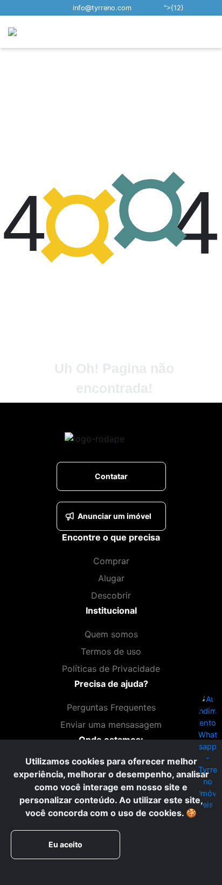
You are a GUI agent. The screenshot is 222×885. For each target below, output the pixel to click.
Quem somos (111, 634)
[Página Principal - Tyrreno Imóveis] (134, 438)
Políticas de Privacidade (111, 668)
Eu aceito (65, 844)
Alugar (111, 578)
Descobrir (111, 595)
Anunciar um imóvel (114, 516)
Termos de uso (111, 651)
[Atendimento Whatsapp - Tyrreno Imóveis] (208, 751)
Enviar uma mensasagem (111, 724)
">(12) (174, 8)
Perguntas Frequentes (111, 707)
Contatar (111, 476)
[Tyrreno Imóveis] (46, 31)
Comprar (111, 561)
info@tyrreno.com (102, 8)
